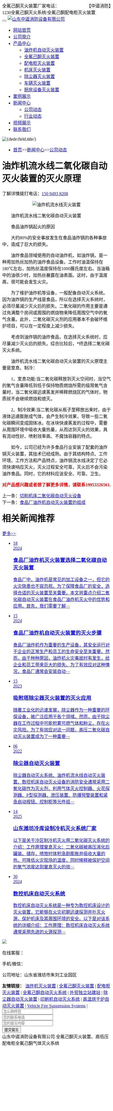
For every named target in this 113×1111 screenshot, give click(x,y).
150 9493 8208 (72, 6)
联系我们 (22, 129)
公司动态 (33, 109)
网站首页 (22, 30)
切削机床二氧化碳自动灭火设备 (50, 495)
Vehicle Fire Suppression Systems (56, 1005)
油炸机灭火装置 (40, 986)
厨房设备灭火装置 (41, 89)
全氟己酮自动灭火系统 (45, 992)
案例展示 (22, 96)
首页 (17, 149)
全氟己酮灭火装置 (41, 56)
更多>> (9, 533)
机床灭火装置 (37, 70)
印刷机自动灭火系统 (60, 999)
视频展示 (22, 122)
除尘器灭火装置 (39, 76)
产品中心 (22, 43)
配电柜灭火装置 (39, 63)
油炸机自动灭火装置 (44, 50)
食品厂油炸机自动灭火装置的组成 (53, 502)
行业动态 (33, 116)
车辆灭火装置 (37, 83)
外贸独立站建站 (85, 992)
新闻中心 (22, 103)
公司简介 (22, 36)
